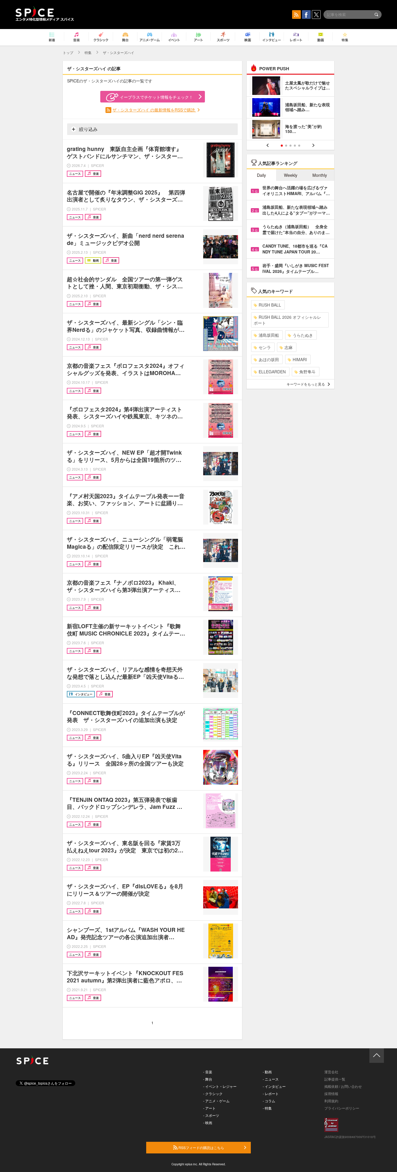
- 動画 (267, 1071)
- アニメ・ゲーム (216, 1100)
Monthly (319, 175)
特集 (88, 52)
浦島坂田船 (269, 335)
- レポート (271, 1093)
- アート (209, 1108)
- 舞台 (207, 1078)
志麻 (289, 347)
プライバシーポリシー (341, 1108)
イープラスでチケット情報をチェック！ (156, 97)
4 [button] (295, 146)
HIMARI (300, 359)
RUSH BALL (270, 305)
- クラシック (213, 1093)
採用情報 (331, 1093)
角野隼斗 (307, 372)
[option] (290, 108)
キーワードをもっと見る (306, 383)
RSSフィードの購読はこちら (201, 1147)
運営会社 (331, 1071)
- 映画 (207, 1122)
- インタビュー (274, 1086)
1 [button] (282, 146)
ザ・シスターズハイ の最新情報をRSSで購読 (154, 110)
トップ (68, 52)
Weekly (290, 175)
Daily (261, 175)
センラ (265, 347)
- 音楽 (207, 1071)
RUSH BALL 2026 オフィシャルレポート (287, 320)
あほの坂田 (269, 359)
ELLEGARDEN (272, 372)
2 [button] (286, 146)
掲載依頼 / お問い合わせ (343, 1086)
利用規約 (331, 1100)
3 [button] (290, 146)
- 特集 (267, 1108)
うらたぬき (303, 335)
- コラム (269, 1100)
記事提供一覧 (334, 1078)
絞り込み (88, 129)
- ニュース (271, 1078)
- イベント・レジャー (220, 1086)
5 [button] (299, 146)
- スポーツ (211, 1115)
